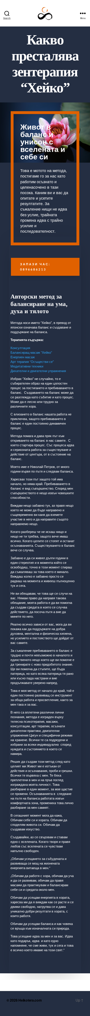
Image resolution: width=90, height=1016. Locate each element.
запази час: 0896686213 (35, 266)
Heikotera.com (30, 1000)
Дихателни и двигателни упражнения (38, 370)
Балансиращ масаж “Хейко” (31, 352)
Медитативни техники (26, 366)
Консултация (20, 347)
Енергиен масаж (22, 357)
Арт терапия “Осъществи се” (32, 361)
